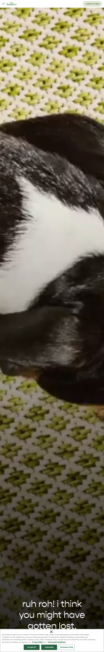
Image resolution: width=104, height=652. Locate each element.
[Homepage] (12, 4)
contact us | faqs (92, 4)
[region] (52, 640)
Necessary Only (66, 647)
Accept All (31, 647)
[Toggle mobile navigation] (3, 3)
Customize (49, 647)
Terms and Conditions (57, 642)
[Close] (51, 632)
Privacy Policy (37, 642)
